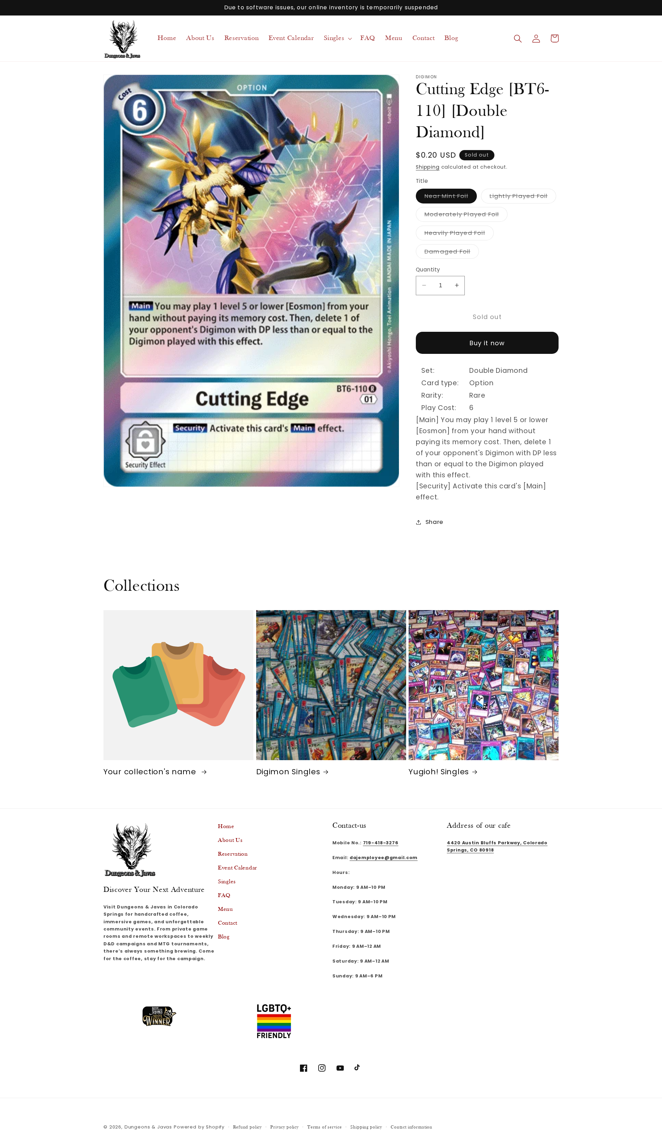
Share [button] (434, 522)
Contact (227, 923)
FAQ (224, 895)
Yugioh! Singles (439, 772)
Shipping (428, 166)
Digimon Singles (288, 772)
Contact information (411, 1127)
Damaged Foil (451, 253)
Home (226, 826)
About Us (230, 840)
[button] (337, 38)
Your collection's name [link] (151, 772)
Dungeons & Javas (148, 1127)
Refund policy (247, 1127)
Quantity (428, 269)
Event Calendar (237, 868)
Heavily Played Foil (459, 234)
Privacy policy (284, 1127)
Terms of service (324, 1127)
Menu (225, 909)
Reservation (233, 854)
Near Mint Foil (450, 197)
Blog (224, 937)
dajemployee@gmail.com (384, 857)
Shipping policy (366, 1127)
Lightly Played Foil (523, 197)
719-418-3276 (381, 842)
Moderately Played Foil (466, 216)
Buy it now (487, 342)
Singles (227, 882)
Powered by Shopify (199, 1127)
